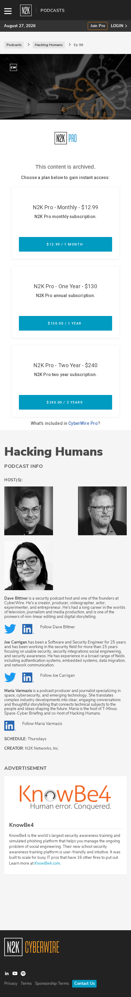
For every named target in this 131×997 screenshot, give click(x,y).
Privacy (10, 983)
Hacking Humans (53, 451)
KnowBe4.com (47, 863)
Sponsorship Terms (52, 983)
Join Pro (97, 26)
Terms (26, 983)
